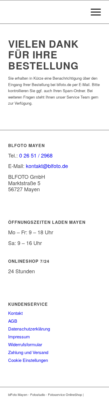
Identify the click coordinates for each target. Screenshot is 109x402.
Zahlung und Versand (28, 352)
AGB (12, 321)
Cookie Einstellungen (28, 360)
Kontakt (15, 313)
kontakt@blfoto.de (47, 165)
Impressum (19, 336)
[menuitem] (93, 12)
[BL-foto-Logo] (45, 12)
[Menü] (93, 12)
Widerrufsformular (25, 344)
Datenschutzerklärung (29, 329)
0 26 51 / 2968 (36, 155)
